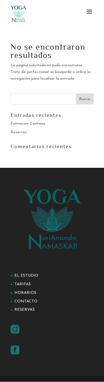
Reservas (19, 132)
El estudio (26, 276)
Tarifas (22, 284)
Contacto (25, 301)
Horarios (25, 293)
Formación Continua (28, 124)
